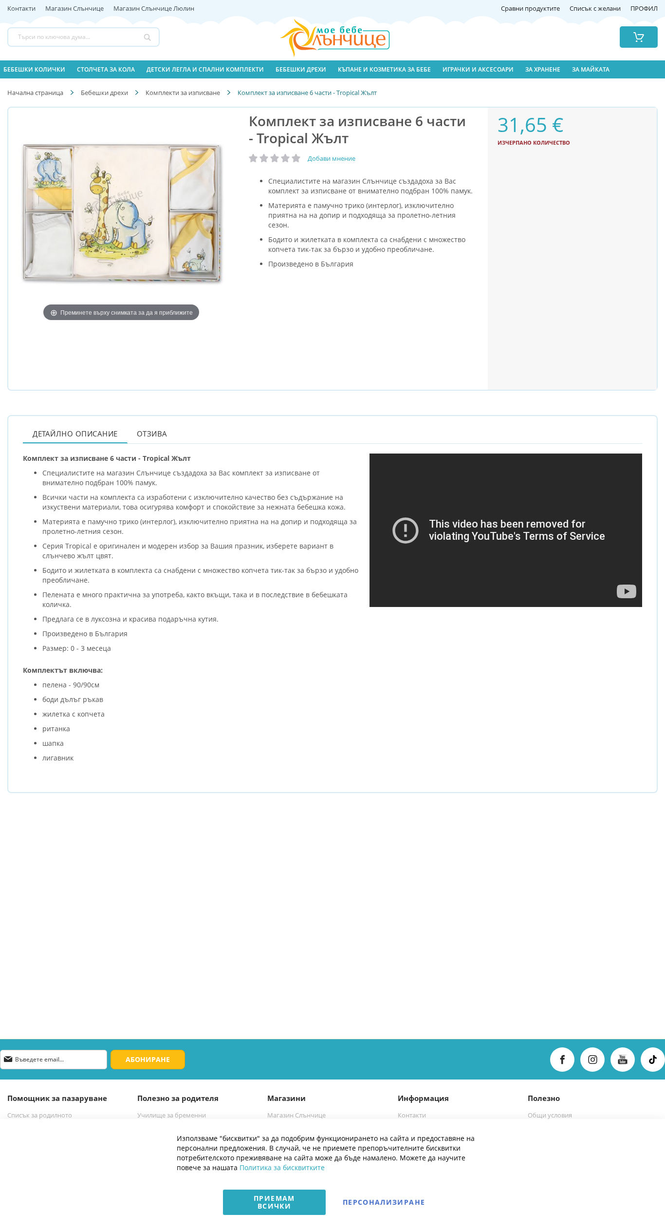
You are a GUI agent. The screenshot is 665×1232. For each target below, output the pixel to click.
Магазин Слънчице (74, 9)
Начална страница (35, 92)
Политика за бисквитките (282, 1167)
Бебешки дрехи (104, 92)
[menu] (332, 69)
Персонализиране (384, 1202)
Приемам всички (274, 1202)
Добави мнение (331, 158)
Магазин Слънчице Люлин (153, 9)
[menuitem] (34, 69)
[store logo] (322, 37)
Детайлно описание (75, 433)
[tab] (75, 433)
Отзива (152, 433)
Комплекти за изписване (183, 92)
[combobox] (83, 37)
